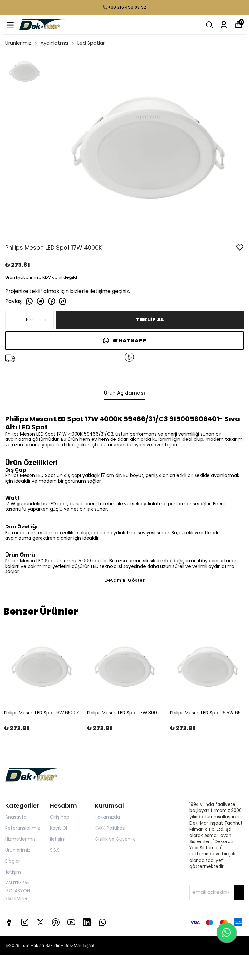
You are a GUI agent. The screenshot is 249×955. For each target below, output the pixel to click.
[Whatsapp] (102, 922)
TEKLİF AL (150, 319)
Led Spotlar (91, 42)
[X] (40, 922)
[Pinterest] (56, 922)
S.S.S (55, 850)
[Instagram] (25, 922)
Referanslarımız (22, 828)
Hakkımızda (107, 817)
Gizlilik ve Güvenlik (115, 839)
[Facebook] (9, 922)
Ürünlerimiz (18, 42)
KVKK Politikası (110, 828)
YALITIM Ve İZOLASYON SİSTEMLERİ (17, 891)
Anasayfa (16, 817)
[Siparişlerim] (224, 25)
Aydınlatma (54, 42)
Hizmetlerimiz (20, 839)
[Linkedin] (87, 922)
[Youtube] (71, 922)
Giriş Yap (59, 817)
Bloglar (12, 861)
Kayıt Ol (58, 828)
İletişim (13, 872)
